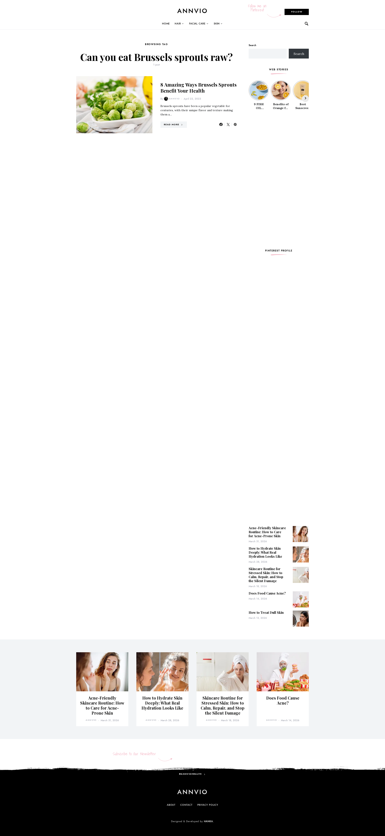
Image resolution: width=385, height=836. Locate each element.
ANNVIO (192, 10)
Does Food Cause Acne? (267, 593)
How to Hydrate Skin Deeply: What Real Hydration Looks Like (265, 552)
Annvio (174, 98)
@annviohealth (190, 773)
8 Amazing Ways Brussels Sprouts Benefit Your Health (198, 87)
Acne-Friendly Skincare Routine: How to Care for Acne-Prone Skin (267, 532)
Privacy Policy (207, 805)
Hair (178, 23)
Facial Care (197, 23)
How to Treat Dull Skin (266, 612)
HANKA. (209, 821)
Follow (296, 11)
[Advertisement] (279, 179)
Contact (186, 805)
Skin (217, 23)
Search (252, 45)
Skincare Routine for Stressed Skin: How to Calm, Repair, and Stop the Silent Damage (266, 575)
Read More (171, 124)
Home (166, 23)
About (171, 805)
